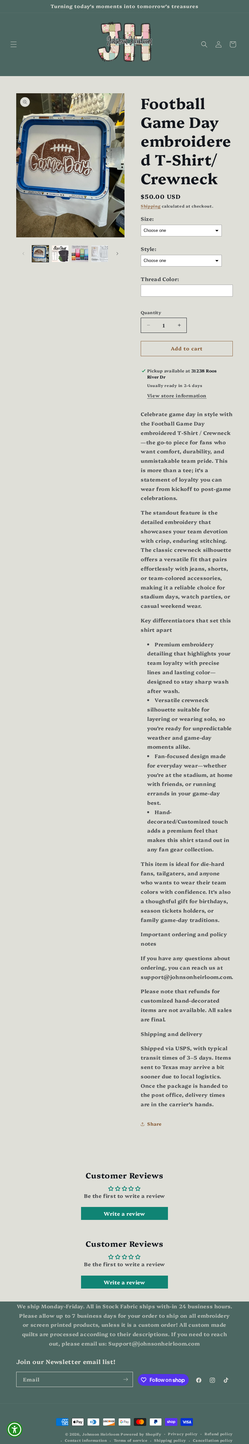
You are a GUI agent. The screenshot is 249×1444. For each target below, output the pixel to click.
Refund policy (219, 1433)
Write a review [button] (124, 1213)
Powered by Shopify (141, 1434)
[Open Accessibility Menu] (14, 1429)
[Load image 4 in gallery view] (99, 253)
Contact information (86, 1440)
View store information (177, 395)
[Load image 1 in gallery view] (40, 253)
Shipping (151, 206)
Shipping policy (170, 1440)
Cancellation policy (213, 1440)
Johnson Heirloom (100, 1434)
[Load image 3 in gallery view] (80, 253)
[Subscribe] (125, 1379)
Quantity (151, 312)
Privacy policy (183, 1433)
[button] (13, 44)
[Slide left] (23, 253)
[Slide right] (117, 253)
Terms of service (131, 1440)
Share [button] (154, 1123)
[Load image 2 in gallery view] (60, 253)
